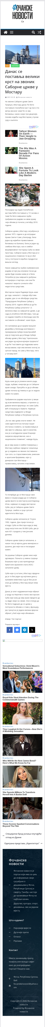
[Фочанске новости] (6, 32)
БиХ (7, 66)
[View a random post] (39, 32)
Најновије (15, 66)
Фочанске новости (25, 97)
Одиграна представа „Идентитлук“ (21, 843)
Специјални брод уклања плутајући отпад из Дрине (24, 835)
